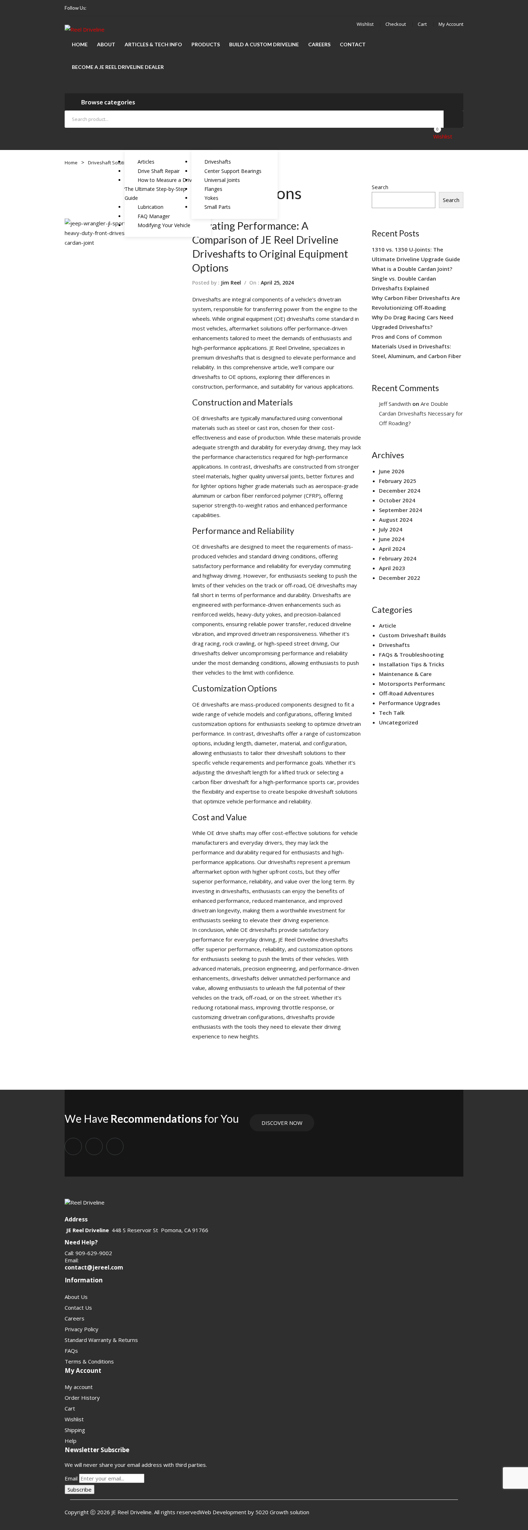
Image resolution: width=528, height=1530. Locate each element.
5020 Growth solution (281, 1512)
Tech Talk (391, 712)
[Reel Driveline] (85, 29)
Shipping (75, 1429)
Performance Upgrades (409, 703)
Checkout (395, 24)
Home (71, 162)
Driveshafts (206, 299)
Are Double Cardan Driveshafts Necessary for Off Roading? (421, 413)
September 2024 (400, 509)
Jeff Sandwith (395, 403)
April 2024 (392, 548)
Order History (82, 1397)
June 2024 (391, 539)
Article (387, 625)
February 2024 (397, 558)
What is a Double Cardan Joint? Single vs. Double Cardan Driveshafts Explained (412, 278)
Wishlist (365, 24)
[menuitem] (80, 44)
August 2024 (395, 519)
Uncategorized (398, 722)
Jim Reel (231, 282)
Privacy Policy (81, 1329)
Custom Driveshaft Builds (412, 635)
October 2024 (397, 500)
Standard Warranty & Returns (101, 1339)
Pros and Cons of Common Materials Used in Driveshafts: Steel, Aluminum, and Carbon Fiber (416, 346)
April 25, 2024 (277, 282)
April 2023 (392, 568)
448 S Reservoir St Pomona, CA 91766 (160, 1230)
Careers (74, 1318)
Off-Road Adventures (406, 693)
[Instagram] (106, 8)
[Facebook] (95, 8)
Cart (422, 24)
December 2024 (399, 490)
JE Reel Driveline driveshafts (313, 939)
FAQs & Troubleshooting (411, 654)
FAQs (71, 1350)
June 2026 (391, 471)
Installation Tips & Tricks (411, 664)
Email (71, 1478)
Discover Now (281, 1122)
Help (71, 1440)
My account (451, 24)
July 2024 (390, 529)
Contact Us (78, 1307)
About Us (76, 1296)
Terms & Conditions (89, 1361)
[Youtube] (116, 8)
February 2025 (397, 480)
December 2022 (399, 577)
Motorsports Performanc (412, 683)
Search (453, 119)
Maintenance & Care (405, 673)
